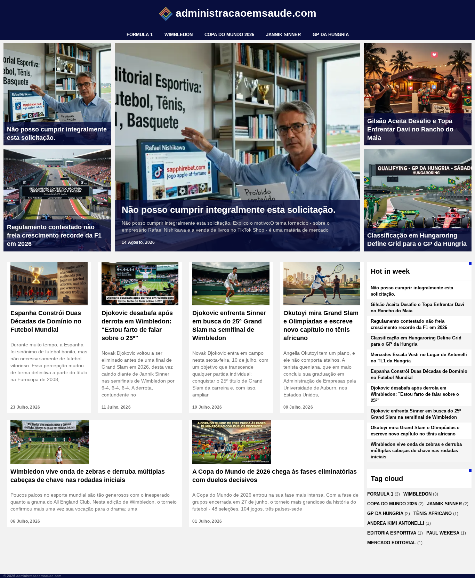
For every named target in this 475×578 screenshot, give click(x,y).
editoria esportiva (391, 533)
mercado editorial (391, 542)
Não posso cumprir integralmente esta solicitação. (229, 209)
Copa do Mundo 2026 (229, 34)
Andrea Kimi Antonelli (395, 523)
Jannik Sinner (283, 34)
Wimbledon (178, 34)
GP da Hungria (331, 34)
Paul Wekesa (442, 533)
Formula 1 (140, 34)
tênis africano (432, 513)
